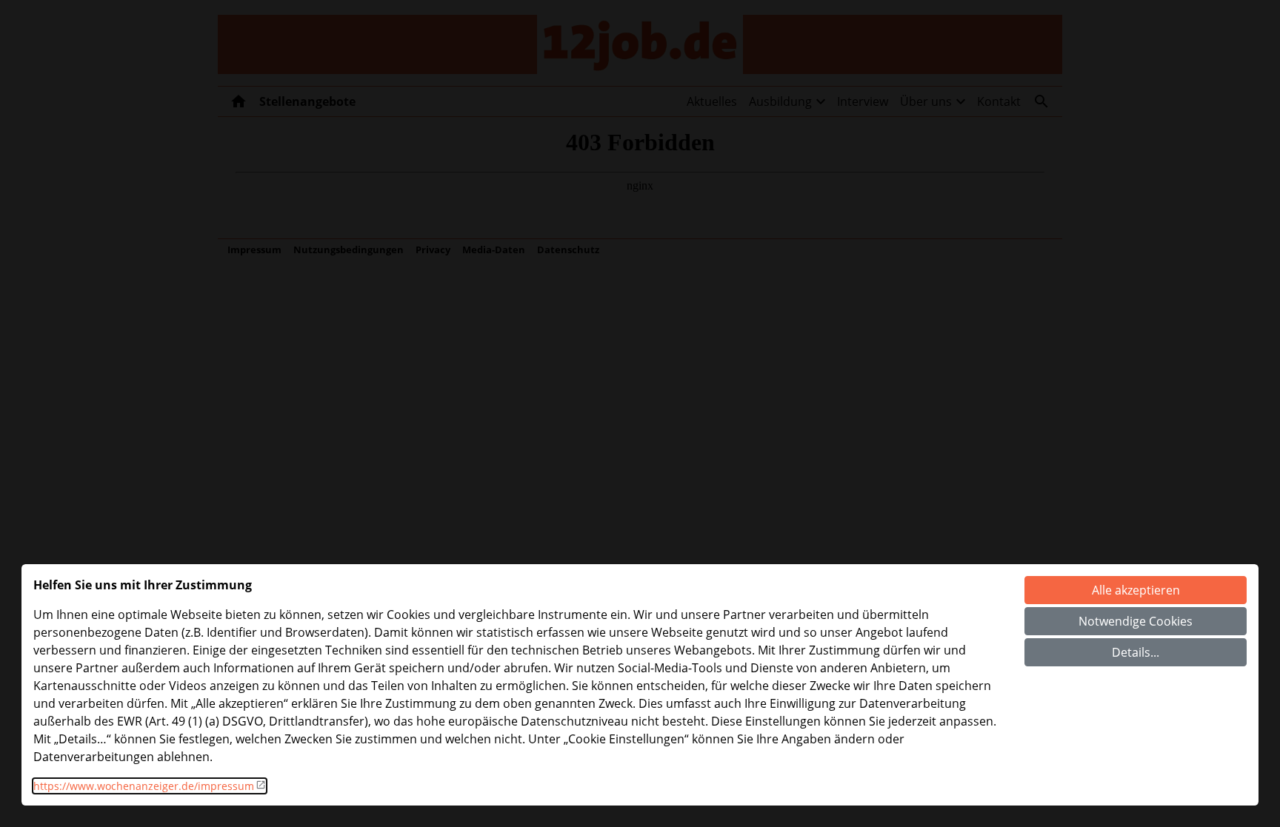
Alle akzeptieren (1136, 590)
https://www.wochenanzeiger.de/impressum (143, 786)
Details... (1135, 652)
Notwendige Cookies (1136, 621)
